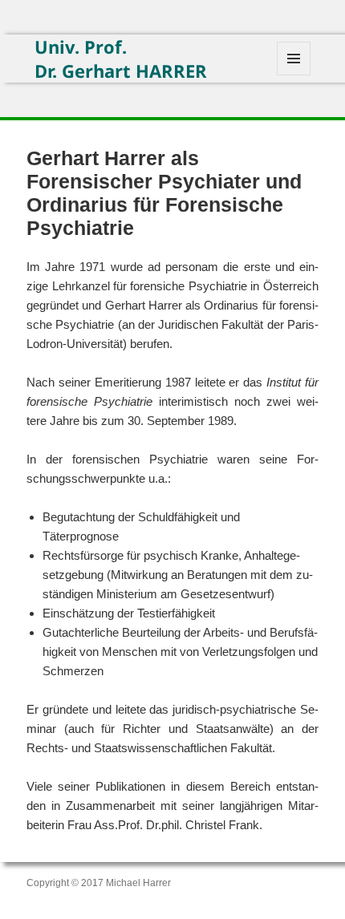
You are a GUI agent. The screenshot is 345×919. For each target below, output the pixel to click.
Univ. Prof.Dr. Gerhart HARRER (120, 58)
